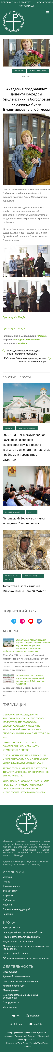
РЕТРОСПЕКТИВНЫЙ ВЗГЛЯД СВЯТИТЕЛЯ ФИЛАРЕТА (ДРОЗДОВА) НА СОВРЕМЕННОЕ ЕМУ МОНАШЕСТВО (26, 772)
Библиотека (9, 900)
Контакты (8, 914)
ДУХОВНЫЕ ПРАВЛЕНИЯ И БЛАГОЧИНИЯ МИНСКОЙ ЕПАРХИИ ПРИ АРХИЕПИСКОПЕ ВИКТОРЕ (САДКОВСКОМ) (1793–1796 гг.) (25, 759)
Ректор (31, 512)
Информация (10, 1007)
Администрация (11, 886)
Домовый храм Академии (16, 976)
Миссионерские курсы (14, 986)
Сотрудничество (11, 1002)
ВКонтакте (33, 339)
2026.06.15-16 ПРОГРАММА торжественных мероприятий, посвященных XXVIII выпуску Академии (30, 679)
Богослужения (11, 576)
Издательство (10, 972)
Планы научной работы (15, 953)
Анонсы (8, 428)
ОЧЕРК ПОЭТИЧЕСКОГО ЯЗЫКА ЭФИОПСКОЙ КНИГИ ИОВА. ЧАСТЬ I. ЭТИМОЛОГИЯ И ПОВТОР (22, 746)
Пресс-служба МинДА (14, 317)
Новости (19, 70)
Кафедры (8, 895)
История (7, 877)
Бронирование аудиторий (16, 909)
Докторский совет (12, 927)
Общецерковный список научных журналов (26, 958)
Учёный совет (10, 891)
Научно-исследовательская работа (21, 937)
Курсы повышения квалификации (20, 981)
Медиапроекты (11, 990)
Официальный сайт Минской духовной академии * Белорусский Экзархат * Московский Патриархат (26, 1036)
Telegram (41, 336)
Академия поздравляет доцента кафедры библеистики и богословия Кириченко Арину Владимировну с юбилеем (26, 99)
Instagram (19, 339)
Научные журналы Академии (18, 941)
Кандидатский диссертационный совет (23, 932)
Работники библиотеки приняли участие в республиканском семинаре (25, 360)
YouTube (22, 343)
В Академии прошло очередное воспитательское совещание (23, 352)
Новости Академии (38, 70)
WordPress (23, 1043)
